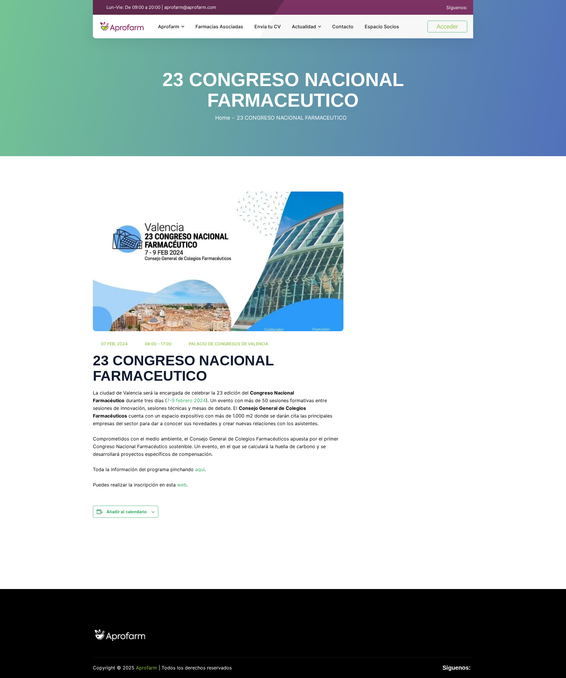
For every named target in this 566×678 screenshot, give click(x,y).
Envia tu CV (267, 26)
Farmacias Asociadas (219, 26)
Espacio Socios (382, 26)
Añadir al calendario (126, 511)
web (182, 485)
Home (222, 118)
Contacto (342, 26)
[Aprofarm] (122, 26)
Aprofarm (168, 26)
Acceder (447, 26)
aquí (200, 469)
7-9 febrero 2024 (186, 400)
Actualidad (304, 26)
